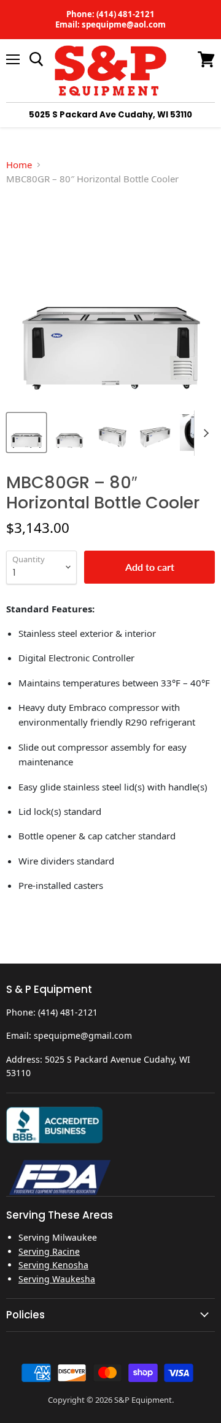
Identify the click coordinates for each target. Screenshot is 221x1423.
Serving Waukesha (56, 1279)
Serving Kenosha (53, 1265)
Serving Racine (49, 1251)
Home (19, 164)
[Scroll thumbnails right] (204, 433)
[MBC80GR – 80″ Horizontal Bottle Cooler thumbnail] (26, 432)
